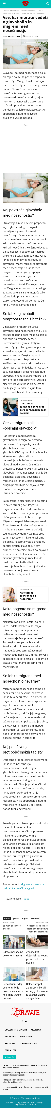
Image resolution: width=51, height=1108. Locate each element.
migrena (25, 919)
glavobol (16, 919)
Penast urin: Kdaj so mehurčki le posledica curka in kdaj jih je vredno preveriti (13, 991)
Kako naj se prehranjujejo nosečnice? (28, 595)
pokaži (26, 899)
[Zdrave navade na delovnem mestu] (14, 942)
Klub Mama (14, 11)
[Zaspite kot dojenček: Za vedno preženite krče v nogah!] (37, 942)
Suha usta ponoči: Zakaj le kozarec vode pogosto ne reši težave (25, 1088)
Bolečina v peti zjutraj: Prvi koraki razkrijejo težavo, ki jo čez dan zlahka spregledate (37, 991)
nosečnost (35, 919)
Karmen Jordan (14, 36)
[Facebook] (22, 1022)
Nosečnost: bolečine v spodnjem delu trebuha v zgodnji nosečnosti (37, 929)
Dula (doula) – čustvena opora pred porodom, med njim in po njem (33, 408)
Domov (5, 11)
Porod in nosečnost (28, 11)
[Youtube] (26, 1022)
